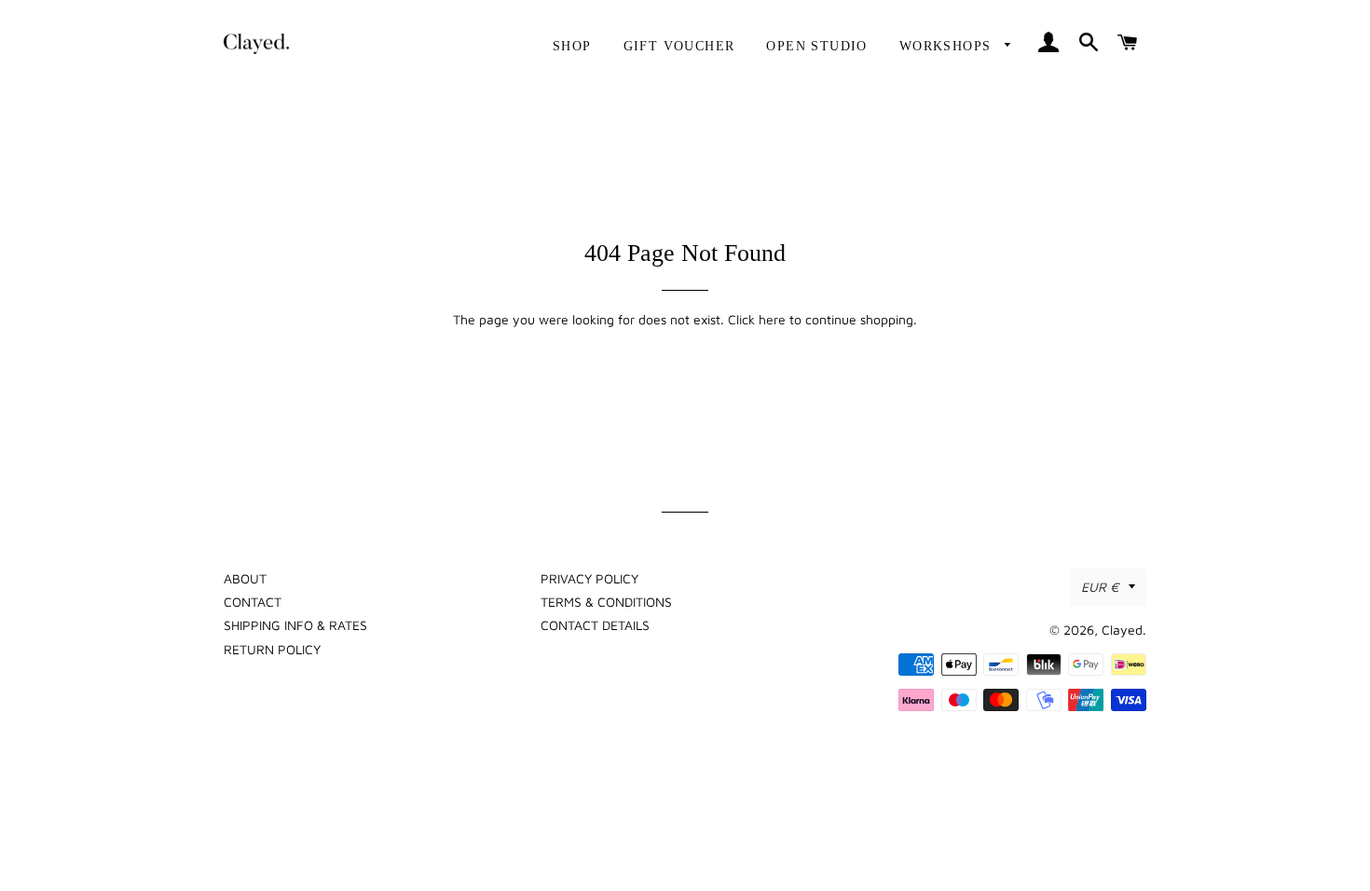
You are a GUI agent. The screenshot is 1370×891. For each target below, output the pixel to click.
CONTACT (252, 602)
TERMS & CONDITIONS (606, 602)
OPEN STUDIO (816, 46)
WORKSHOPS (947, 46)
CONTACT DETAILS (595, 625)
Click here (757, 319)
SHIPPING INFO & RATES (295, 625)
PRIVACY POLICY (589, 578)
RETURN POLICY (272, 649)
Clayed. (1124, 629)
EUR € (1100, 587)
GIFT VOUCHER (679, 46)
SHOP (572, 46)
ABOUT (245, 578)
